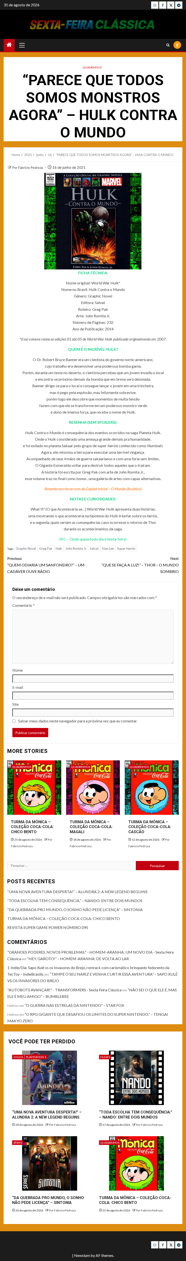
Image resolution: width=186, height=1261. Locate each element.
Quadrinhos (92, 67)
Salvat (94, 548)
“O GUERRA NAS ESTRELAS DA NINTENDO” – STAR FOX (74, 1005)
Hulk (59, 548)
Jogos (18, 1057)
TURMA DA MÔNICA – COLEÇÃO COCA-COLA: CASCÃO (149, 827)
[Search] (168, 45)
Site (15, 704)
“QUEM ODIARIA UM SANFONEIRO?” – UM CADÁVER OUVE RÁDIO (46, 565)
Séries (17, 1142)
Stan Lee (108, 548)
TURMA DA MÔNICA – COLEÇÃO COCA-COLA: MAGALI (91, 827)
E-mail (17, 687)
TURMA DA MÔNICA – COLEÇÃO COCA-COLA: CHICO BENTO (32, 827)
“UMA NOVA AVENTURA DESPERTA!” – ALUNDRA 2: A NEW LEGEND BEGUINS (77, 891)
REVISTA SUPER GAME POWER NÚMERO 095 (47, 927)
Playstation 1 (36, 1057)
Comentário (23, 605)
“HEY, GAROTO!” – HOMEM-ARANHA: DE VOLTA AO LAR (78, 958)
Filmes (105, 1057)
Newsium (82, 1255)
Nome (17, 670)
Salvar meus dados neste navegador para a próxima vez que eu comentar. (77, 721)
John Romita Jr (75, 548)
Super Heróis (126, 548)
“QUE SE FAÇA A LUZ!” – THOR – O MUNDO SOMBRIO (140, 565)
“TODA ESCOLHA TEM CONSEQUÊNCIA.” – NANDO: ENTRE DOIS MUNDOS (74, 900)
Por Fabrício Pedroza (28, 167)
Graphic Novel (26, 548)
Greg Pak (45, 548)
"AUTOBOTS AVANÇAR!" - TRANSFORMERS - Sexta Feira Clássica (64, 989)
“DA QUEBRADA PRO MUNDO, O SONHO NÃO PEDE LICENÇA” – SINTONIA (75, 909)
